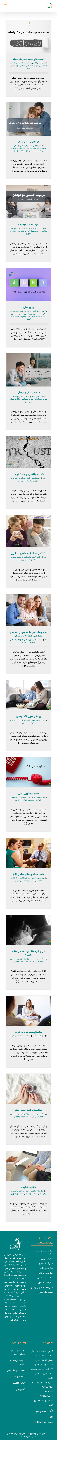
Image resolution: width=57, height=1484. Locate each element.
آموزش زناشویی (33, 396)
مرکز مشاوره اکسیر (38, 720)
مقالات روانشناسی (17, 1376)
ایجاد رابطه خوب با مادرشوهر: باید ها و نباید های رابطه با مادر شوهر (28, 634)
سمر (43, 63)
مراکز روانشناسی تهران (25, 480)
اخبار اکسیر (36, 63)
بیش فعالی (28, 307)
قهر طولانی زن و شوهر (28, 142)
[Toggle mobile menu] (5, 5)
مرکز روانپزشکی (46, 1268)
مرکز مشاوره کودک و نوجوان (44, 1252)
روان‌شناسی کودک (26, 313)
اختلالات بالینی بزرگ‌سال (20, 1191)
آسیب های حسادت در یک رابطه (28, 59)
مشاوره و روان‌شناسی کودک (21, 318)
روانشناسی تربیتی (32, 228)
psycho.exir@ (42, 1411)
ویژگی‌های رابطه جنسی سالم (28, 1110)
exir (44, 478)
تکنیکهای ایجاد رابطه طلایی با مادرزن (28, 553)
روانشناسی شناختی (26, 65)
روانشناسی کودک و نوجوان (30, 231)
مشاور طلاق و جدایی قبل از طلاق (28, 874)
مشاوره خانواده (28, 1187)
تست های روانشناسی (16, 1370)
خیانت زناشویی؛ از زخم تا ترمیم (29, 474)
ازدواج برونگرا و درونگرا (29, 393)
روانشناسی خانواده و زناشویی (21, 148)
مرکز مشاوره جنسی (45, 1277)
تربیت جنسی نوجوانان (28, 224)
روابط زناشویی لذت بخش (28, 716)
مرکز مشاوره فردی (45, 1282)
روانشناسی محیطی (36, 150)
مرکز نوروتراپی (47, 1258)
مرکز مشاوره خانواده (45, 1273)
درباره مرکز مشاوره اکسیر (17, 1362)
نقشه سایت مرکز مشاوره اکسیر (18, 1352)
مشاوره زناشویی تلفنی (28, 793)
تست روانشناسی (46, 1292)
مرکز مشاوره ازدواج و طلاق (42, 1287)
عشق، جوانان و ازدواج (21, 150)
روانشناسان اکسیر (32, 478)
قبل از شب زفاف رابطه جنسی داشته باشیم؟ (28, 953)
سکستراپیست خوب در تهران (28, 1032)
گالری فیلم (20, 1389)
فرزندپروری (31, 316)
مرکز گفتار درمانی (46, 1263)
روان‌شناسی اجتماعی (21, 145)
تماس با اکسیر (19, 1383)
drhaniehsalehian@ (43, 1422)
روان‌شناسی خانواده (25, 63)
